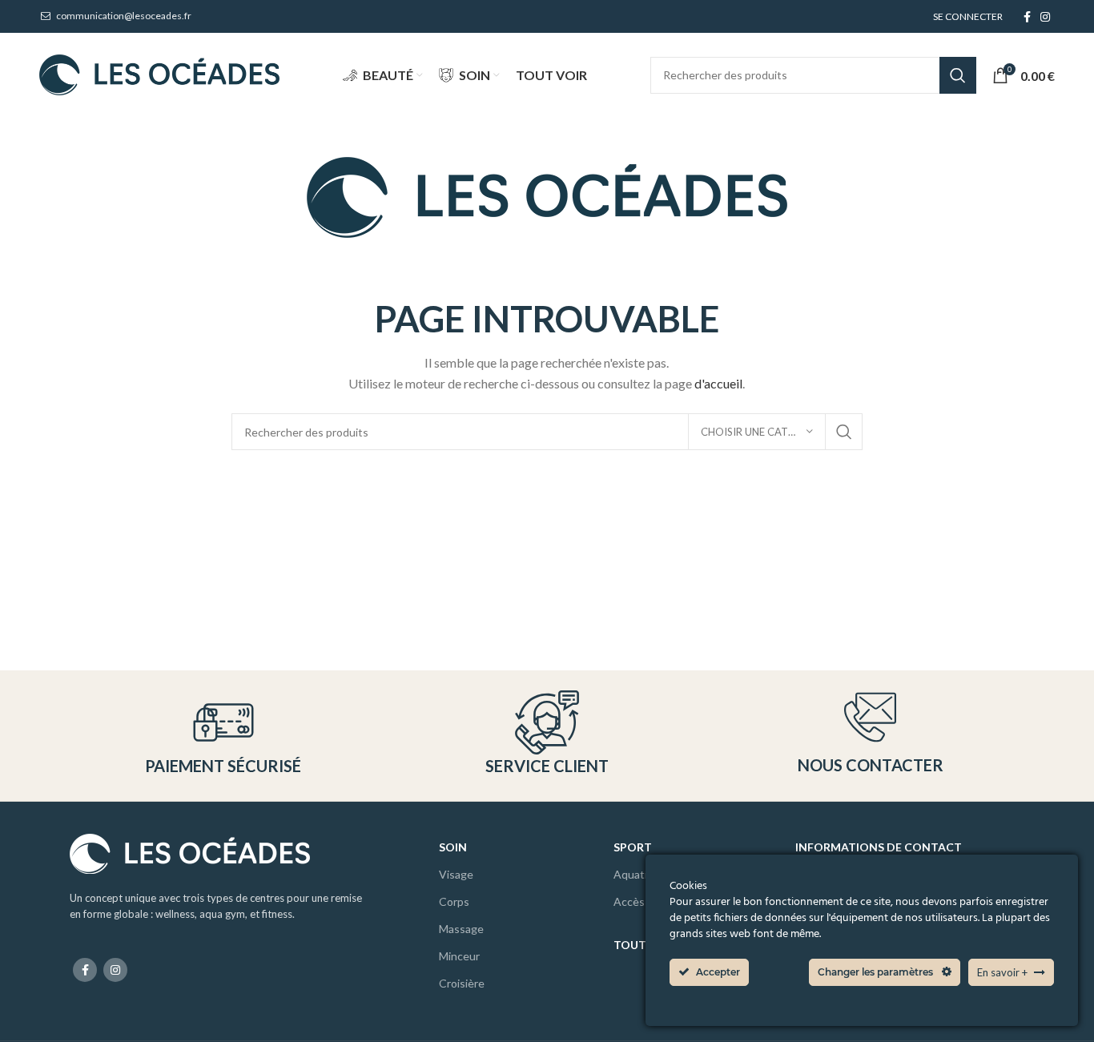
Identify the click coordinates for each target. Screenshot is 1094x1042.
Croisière (462, 983)
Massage (461, 928)
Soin (453, 847)
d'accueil (718, 383)
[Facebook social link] (1027, 16)
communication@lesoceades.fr (122, 16)
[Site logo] (159, 73)
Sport (632, 847)
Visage (456, 874)
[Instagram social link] (1045, 16)
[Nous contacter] (870, 717)
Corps (454, 901)
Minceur (459, 956)
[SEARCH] (957, 75)
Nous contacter (870, 764)
